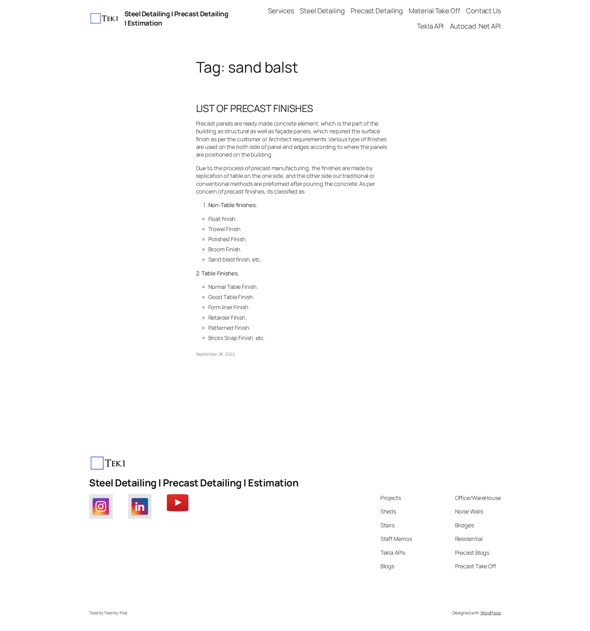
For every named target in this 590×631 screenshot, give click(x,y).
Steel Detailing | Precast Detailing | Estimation (193, 482)
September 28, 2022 (215, 354)
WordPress (490, 613)
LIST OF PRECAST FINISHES (254, 108)
